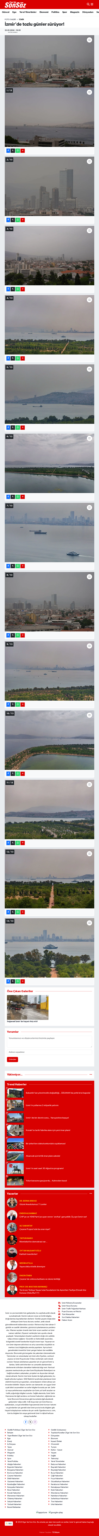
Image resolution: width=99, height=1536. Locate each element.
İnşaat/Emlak (56, 1441)
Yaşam (53, 1453)
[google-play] (55, 1512)
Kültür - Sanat (56, 1450)
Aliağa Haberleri (14, 1464)
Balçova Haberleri (58, 1464)
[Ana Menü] (92, 4)
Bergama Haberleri (15, 1470)
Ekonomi (44, 12)
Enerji (9, 1441)
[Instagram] (35, 1422)
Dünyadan (87, 12)
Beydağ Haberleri (58, 1470)
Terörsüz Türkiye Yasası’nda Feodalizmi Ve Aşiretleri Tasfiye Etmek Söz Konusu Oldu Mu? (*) (52, 1291)
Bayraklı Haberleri (58, 1467)
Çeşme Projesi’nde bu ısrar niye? (34, 1229)
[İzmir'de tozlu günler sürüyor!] (49, 61)
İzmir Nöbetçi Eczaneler (72, 1303)
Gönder (12, 1059)
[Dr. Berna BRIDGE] (12, 1203)
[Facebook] (26, 1422)
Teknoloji (54, 1458)
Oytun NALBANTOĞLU (30, 1251)
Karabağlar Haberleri (16, 1484)
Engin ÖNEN (25, 1276)
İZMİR (21, 19)
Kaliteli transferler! (28, 1254)
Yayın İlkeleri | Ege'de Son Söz (19, 1436)
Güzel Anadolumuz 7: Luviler (33, 1204)
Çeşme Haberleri (14, 1476)
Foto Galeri (10, 19)
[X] (30, 1422)
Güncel (5, 12)
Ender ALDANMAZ (28, 1213)
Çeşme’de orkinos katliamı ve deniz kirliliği (39, 1279)
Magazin (74, 12)
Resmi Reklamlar (14, 1507)
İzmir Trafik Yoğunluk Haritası (74, 1309)
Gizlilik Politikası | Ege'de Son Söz (21, 1430)
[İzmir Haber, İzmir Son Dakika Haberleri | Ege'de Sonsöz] (16, 4)
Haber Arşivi (67, 1320)
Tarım (9, 1447)
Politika (55, 12)
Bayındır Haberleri (14, 1467)
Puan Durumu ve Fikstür (71, 1311)
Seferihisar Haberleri (59, 1499)
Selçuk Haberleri (14, 1501)
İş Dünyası (11, 1444)
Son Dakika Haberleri (70, 1317)
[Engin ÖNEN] (12, 1277)
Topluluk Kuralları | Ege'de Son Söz (65, 1433)
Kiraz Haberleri (13, 1490)
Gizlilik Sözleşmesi (58, 1430)
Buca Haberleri (57, 1473)
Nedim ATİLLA (26, 1263)
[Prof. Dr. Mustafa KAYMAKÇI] (12, 1290)
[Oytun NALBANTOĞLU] (12, 1252)
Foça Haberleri (57, 1479)
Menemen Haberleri (15, 1496)
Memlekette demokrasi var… (33, 1242)
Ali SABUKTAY (25, 1226)
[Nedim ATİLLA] (12, 1265)
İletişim (10, 1433)
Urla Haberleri (56, 1504)
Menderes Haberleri (59, 1493)
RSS (10, 1524)
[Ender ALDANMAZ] (12, 1215)
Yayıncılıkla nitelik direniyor (32, 1267)
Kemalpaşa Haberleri (59, 1487)
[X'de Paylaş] (13, 151)
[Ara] (88, 4)
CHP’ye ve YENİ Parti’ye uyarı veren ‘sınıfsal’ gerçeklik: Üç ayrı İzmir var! (53, 1217)
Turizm (53, 1447)
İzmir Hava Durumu (69, 1306)
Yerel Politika (12, 1461)
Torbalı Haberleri (14, 1504)
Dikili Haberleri (13, 1479)
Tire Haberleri (57, 1501)
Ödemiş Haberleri (14, 1499)
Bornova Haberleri (15, 1473)
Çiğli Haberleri (57, 1476)
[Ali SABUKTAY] (12, 1227)
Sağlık (53, 1456)
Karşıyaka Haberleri (15, 1487)
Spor (64, 12)
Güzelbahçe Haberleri (60, 1481)
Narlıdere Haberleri (59, 1496)
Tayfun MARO (26, 1238)
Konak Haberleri (14, 1493)
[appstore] (42, 1512)
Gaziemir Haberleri (15, 1481)
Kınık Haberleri (57, 1490)
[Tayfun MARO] (12, 1240)
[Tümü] (91, 1075)
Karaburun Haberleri (59, 1484)
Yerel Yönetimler (27, 12)
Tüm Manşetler (68, 1314)
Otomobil (55, 1444)
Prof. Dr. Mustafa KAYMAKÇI (33, 1287)
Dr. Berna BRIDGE (28, 1201)
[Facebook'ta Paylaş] (8, 151)
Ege (14, 12)
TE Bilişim (56, 1532)
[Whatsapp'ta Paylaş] (17, 151)
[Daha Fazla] (22, 151)
